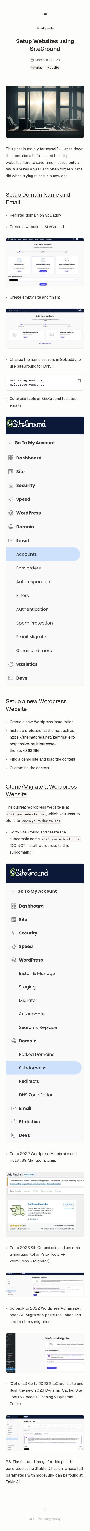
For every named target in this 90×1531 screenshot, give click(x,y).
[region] (45, 382)
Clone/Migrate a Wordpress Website (41, 790)
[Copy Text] (79, 380)
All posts (47, 28)
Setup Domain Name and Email (38, 198)
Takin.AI (13, 1481)
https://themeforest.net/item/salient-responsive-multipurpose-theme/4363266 (43, 744)
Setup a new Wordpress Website (36, 705)
